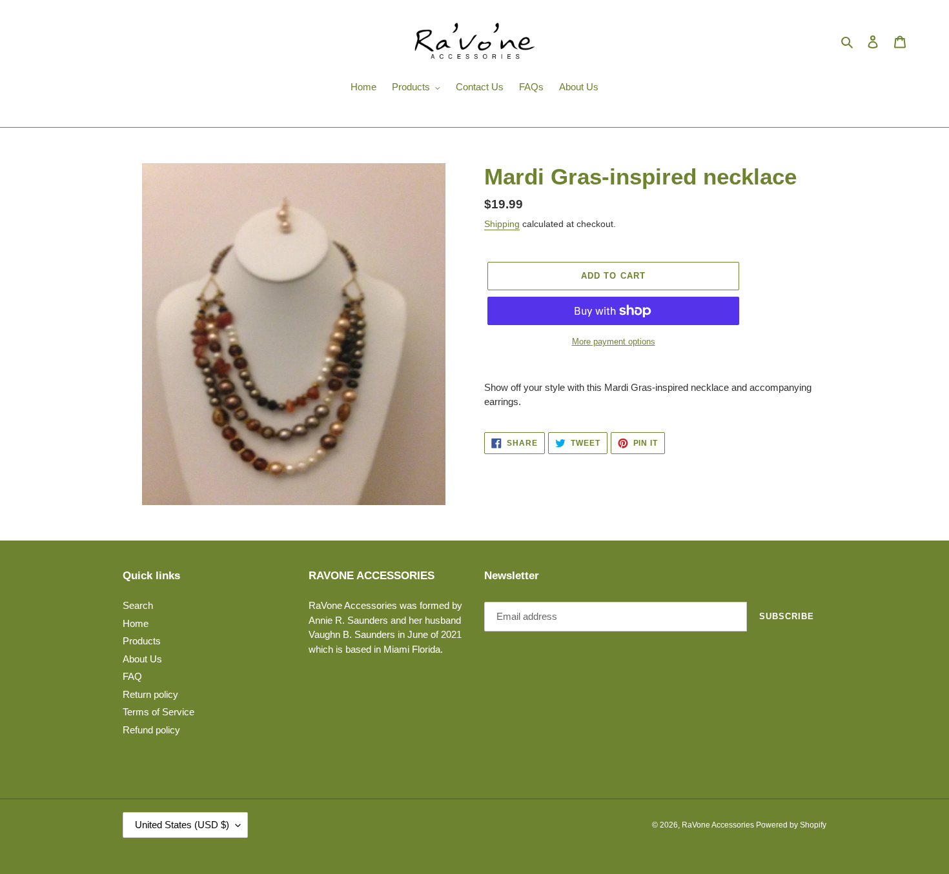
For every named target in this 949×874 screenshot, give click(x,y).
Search (138, 605)
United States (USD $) (182, 824)
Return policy (150, 694)
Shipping (502, 224)
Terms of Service (158, 711)
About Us (142, 658)
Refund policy (151, 729)
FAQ (132, 676)
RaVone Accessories (719, 824)
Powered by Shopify (791, 824)
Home (135, 623)
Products (142, 640)
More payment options (613, 341)
